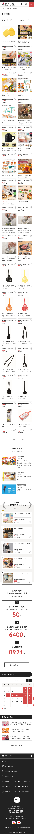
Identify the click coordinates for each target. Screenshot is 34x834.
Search (22, 4)
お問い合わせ (25, 791)
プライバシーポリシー (9, 827)
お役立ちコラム (9, 776)
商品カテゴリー (9, 756)
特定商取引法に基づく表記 (23, 827)
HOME (3, 8)
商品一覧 (9, 8)
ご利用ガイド (24, 786)
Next (23, 439)
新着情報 (7, 781)
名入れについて (9, 761)
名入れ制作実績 (9, 766)
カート (26, 4)
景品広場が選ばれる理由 (11, 771)
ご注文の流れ (8, 786)
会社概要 (7, 791)
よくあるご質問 (26, 781)
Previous (27, 680)
